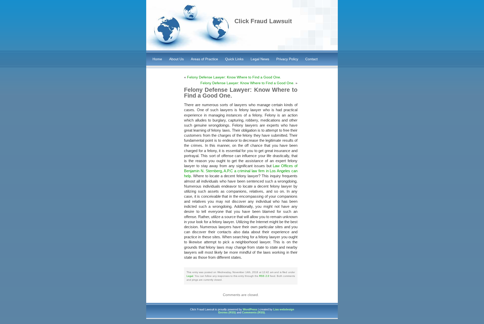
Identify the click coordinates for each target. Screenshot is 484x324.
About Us (176, 59)
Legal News (260, 59)
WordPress (250, 309)
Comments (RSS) (253, 312)
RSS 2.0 (264, 276)
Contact (311, 59)
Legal (190, 276)
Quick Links (234, 59)
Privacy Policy (287, 59)
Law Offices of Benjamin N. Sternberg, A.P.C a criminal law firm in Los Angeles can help (240, 171)
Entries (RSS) (227, 312)
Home (157, 59)
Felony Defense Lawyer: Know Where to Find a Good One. (234, 77)
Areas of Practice (204, 59)
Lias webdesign (283, 309)
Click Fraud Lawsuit (263, 21)
